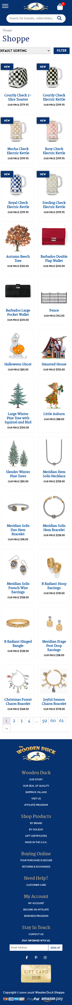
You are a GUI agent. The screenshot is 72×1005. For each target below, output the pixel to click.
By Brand (36, 823)
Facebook (27, 960)
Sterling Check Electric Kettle (54, 205)
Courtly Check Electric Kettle (54, 97)
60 (53, 721)
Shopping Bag (60, 7)
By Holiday (36, 829)
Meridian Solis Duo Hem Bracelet (18, 530)
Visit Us (36, 798)
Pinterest (36, 960)
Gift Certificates (36, 835)
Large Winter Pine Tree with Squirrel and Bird (18, 418)
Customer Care (36, 884)
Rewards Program (36, 915)
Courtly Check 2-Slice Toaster (18, 97)
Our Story (36, 779)
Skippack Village (36, 792)
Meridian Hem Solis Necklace (54, 474)
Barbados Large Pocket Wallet (18, 313)
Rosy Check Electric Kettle (54, 151)
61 (61, 721)
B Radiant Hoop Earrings (54, 586)
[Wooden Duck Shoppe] (36, 6)
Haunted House (54, 364)
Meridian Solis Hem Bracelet (54, 528)
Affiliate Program (36, 804)
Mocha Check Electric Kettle (18, 151)
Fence (54, 310)
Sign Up (55, 947)
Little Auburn (54, 414)
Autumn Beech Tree (18, 259)
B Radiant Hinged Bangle (18, 644)
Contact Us (36, 934)
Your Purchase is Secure (36, 860)
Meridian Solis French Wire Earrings (18, 588)
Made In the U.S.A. (36, 842)
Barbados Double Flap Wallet (54, 259)
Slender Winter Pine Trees (18, 474)
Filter (61, 50)
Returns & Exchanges (36, 866)
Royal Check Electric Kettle (18, 205)
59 (44, 721)
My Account (36, 903)
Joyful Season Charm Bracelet (54, 702)
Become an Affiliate (36, 909)
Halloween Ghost (18, 364)
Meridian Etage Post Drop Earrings (54, 646)
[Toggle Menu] (5, 6)
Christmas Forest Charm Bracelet (18, 702)
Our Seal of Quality (36, 785)
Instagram (45, 960)
